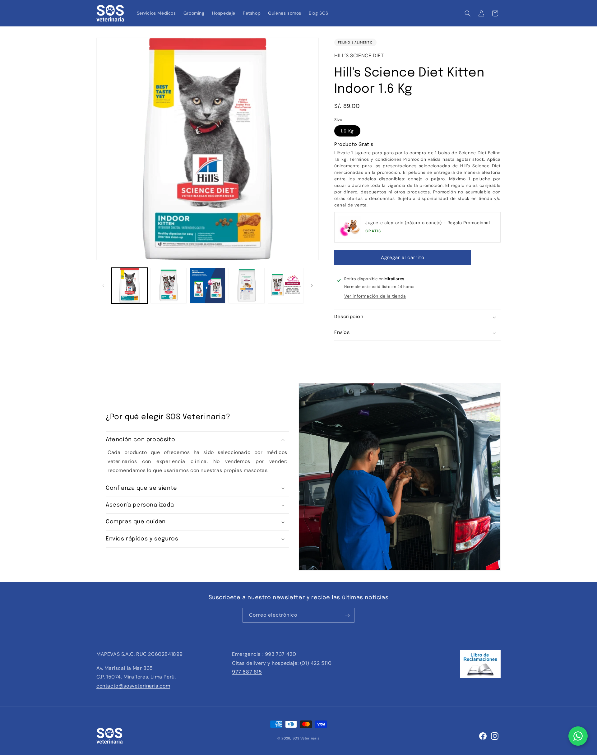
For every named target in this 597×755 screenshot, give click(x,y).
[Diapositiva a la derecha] (312, 286)
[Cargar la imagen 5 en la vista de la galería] (285, 285)
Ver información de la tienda (375, 296)
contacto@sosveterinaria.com (133, 686)
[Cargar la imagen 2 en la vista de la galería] (168, 285)
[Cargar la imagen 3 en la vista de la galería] (207, 285)
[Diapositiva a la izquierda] (103, 286)
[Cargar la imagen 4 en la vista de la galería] (246, 285)
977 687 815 (247, 672)
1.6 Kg (347, 131)
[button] (467, 13)
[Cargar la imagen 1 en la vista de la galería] (129, 285)
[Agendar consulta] (578, 736)
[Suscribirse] (347, 615)
